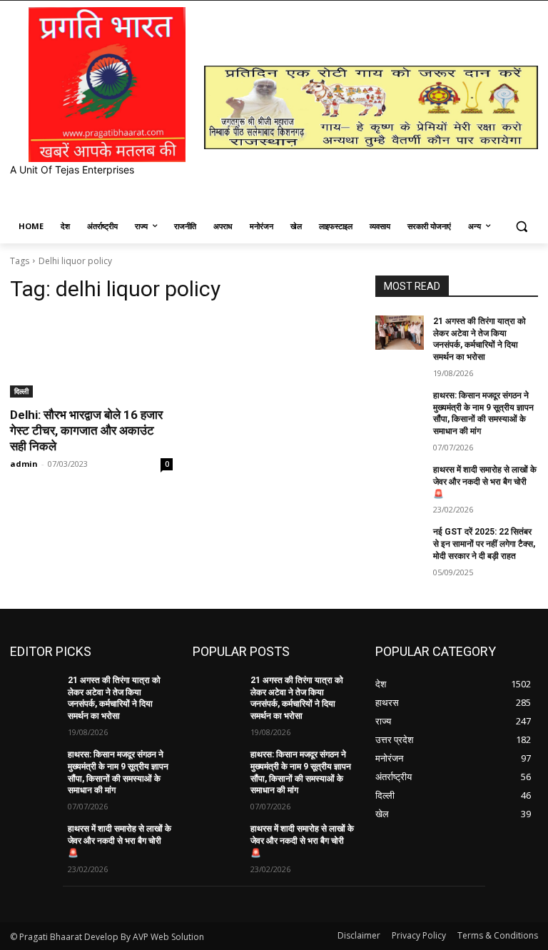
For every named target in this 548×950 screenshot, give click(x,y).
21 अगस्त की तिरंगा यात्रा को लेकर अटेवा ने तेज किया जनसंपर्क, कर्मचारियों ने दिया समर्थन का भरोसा (114, 698)
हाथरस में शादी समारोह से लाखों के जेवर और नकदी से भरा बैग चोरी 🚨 (485, 482)
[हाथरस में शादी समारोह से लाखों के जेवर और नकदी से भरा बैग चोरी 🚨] (399, 481)
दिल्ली (21, 391)
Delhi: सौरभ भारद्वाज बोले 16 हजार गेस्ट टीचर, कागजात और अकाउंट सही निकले (86, 430)
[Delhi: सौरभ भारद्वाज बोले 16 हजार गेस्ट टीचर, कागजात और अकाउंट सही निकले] (91, 357)
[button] (521, 226)
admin (24, 463)
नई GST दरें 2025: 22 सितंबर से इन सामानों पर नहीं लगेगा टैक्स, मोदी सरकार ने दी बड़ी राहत (484, 544)
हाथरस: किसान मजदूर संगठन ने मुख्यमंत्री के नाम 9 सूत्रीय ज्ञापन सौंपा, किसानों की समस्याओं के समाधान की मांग (483, 413)
